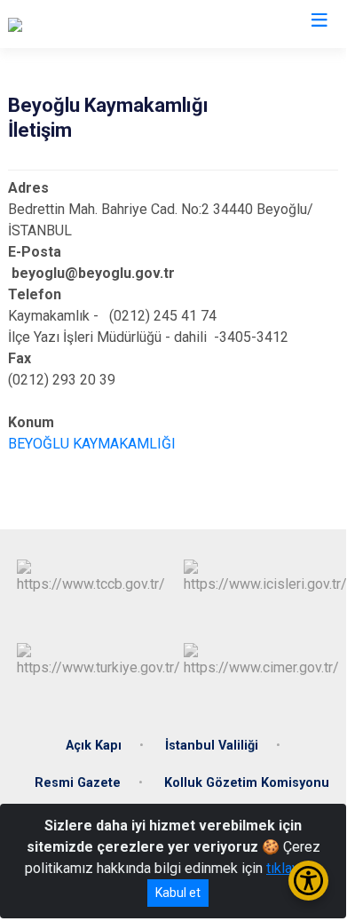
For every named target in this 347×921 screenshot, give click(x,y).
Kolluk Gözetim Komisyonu (246, 782)
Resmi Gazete (78, 782)
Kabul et (178, 892)
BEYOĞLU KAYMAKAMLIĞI (92, 443)
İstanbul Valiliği (211, 745)
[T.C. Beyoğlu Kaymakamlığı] (90, 24)
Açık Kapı (94, 745)
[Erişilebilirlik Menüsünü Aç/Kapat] (308, 881)
